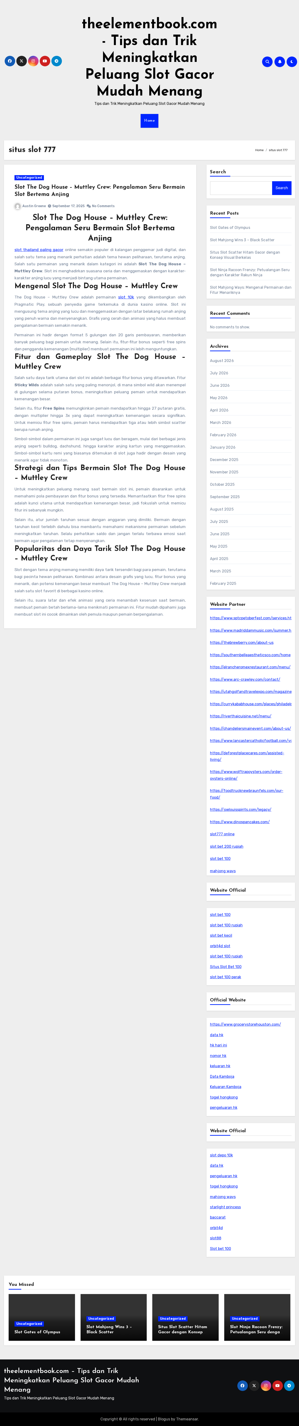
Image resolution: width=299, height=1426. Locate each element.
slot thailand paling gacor (38, 249)
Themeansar (187, 1419)
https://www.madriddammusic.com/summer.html (253, 630)
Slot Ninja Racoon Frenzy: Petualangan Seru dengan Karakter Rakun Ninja (256, 1332)
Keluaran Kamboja (225, 1087)
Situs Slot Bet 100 (226, 967)
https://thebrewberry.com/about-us (242, 642)
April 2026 (219, 410)
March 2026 (220, 422)
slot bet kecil (221, 935)
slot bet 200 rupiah (226, 846)
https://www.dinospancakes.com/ (240, 822)
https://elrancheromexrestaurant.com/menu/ (250, 667)
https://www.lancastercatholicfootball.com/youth (254, 740)
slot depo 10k (221, 1155)
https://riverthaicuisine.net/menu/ (240, 716)
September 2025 (225, 497)
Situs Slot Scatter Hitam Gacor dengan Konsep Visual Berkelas (182, 1332)
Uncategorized (29, 178)
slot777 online (222, 834)
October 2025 (222, 484)
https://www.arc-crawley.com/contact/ (245, 679)
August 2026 (222, 360)
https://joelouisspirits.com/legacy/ (240, 809)
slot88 (215, 1238)
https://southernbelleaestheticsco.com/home (250, 655)
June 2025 (220, 534)
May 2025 (219, 546)
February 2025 (223, 583)
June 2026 (220, 385)
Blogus (164, 1419)
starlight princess (225, 1207)
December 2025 (224, 460)
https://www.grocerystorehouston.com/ (245, 1024)
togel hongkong (224, 1097)
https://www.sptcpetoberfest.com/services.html (253, 618)
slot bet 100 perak (225, 977)
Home (149, 121)
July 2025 (219, 521)
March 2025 (220, 571)
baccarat (218, 1217)
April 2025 (219, 559)
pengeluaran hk (223, 1107)
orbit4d (216, 1228)
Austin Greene (34, 206)
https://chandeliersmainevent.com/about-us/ (250, 728)
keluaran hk (220, 1066)
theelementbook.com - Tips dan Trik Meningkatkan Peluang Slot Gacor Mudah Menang (149, 58)
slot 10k (126, 297)
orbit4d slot (220, 946)
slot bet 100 (220, 858)
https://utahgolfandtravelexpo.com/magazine (251, 691)
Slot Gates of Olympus (230, 227)
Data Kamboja (222, 1076)
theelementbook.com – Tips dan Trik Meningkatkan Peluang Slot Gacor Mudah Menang (71, 1381)
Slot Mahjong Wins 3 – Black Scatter (242, 240)
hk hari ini (218, 1045)
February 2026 (223, 435)
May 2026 (219, 398)
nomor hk (218, 1056)
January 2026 (222, 447)
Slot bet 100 (220, 1248)
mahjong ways (223, 871)
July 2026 (219, 373)
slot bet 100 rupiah (226, 925)
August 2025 (222, 509)
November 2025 (224, 472)
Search (218, 172)
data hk (216, 1035)
